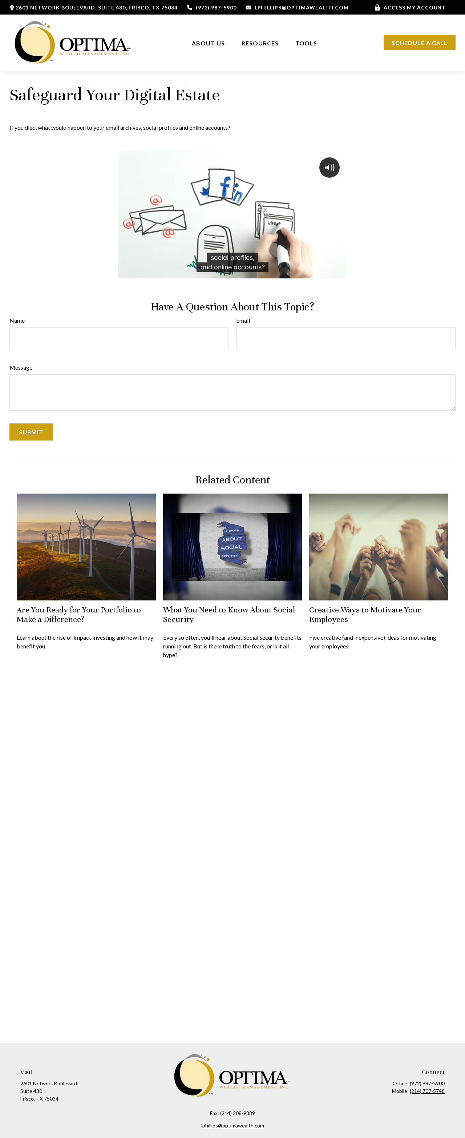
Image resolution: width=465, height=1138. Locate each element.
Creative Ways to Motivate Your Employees (365, 614)
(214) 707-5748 (427, 1091)
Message (20, 367)
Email (243, 320)
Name (17, 320)
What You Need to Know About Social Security (229, 614)
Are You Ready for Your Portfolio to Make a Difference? (79, 614)
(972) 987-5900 (216, 7)
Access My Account (415, 7)
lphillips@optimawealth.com (301, 7)
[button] (208, 42)
